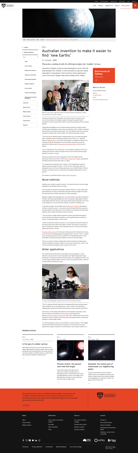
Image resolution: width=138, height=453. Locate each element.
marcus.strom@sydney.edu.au (100, 99)
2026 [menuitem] (26, 61)
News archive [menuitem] (26, 107)
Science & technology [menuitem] (30, 92)
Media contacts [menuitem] (27, 111)
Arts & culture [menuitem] (28, 66)
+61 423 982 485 (97, 95)
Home (24, 39)
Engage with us (109, 5)
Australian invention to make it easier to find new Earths (62, 39)
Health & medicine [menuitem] (29, 84)
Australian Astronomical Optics (67, 144)
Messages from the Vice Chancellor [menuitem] (31, 98)
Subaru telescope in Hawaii (72, 159)
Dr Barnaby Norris (51, 140)
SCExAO (78, 243)
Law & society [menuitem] (28, 88)
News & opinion (126, 5)
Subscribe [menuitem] (25, 103)
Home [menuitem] (26, 47)
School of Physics (74, 206)
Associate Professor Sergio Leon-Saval (57, 315)
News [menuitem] (24, 57)
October (42, 39)
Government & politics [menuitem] (30, 79)
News (38, 39)
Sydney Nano (65, 313)
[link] (96, 1)
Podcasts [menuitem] (25, 125)
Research (100, 5)
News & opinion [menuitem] (28, 52)
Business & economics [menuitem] (30, 70)
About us (117, 5)
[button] (135, 6)
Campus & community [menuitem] (30, 75)
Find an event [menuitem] (26, 120)
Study (94, 5)
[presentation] (37, 347)
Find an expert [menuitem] (26, 116)
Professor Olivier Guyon (49, 232)
